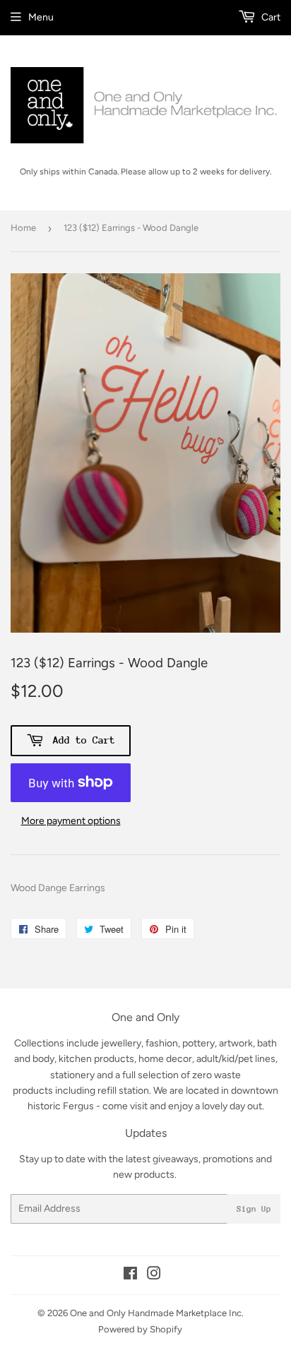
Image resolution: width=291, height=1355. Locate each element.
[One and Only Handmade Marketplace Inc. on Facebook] (130, 1276)
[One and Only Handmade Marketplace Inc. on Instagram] (154, 1276)
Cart (269, 17)
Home (23, 227)
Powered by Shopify (140, 1329)
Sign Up (254, 1209)
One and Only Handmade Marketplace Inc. (157, 1313)
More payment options (71, 821)
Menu (41, 17)
